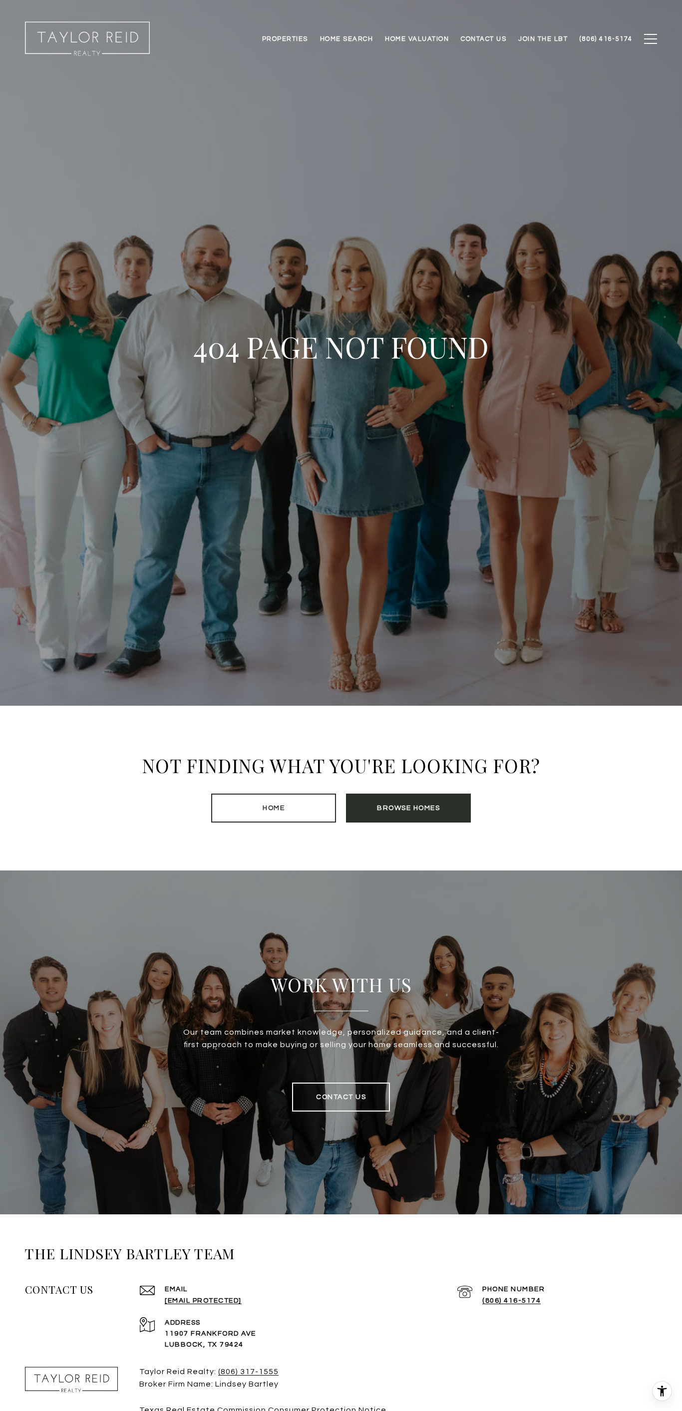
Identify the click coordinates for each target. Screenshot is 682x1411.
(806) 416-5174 (511, 1300)
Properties (285, 38)
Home (274, 808)
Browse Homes (408, 808)
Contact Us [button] (341, 1097)
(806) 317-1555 (248, 1372)
